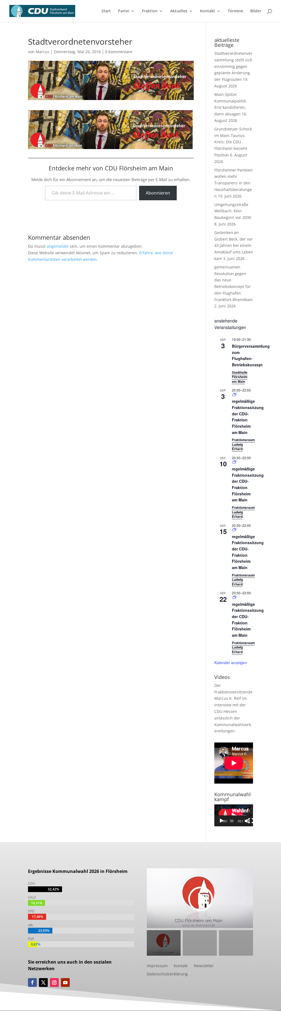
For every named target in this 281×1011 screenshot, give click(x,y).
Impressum (157, 966)
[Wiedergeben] (221, 821)
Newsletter (204, 966)
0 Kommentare (118, 51)
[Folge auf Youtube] (65, 982)
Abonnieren (158, 193)
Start (106, 11)
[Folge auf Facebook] (32, 982)
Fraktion (150, 11)
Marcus (42, 51)
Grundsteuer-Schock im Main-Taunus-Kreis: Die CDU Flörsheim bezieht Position (233, 142)
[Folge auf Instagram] (54, 982)
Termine (235, 11)
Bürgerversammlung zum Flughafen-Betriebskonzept (251, 355)
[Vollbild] (251, 821)
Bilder (255, 11)
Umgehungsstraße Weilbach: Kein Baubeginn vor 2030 (232, 211)
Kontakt (207, 11)
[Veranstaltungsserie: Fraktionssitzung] (234, 394)
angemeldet (58, 246)
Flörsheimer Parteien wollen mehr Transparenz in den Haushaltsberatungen (233, 183)
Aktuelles (178, 11)
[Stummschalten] (247, 821)
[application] (233, 815)
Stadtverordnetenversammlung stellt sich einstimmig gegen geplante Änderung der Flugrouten (233, 66)
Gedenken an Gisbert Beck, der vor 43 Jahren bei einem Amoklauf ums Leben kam (233, 245)
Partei (123, 11)
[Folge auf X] (43, 982)
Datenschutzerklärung (167, 974)
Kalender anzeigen (230, 662)
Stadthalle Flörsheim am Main (240, 377)
